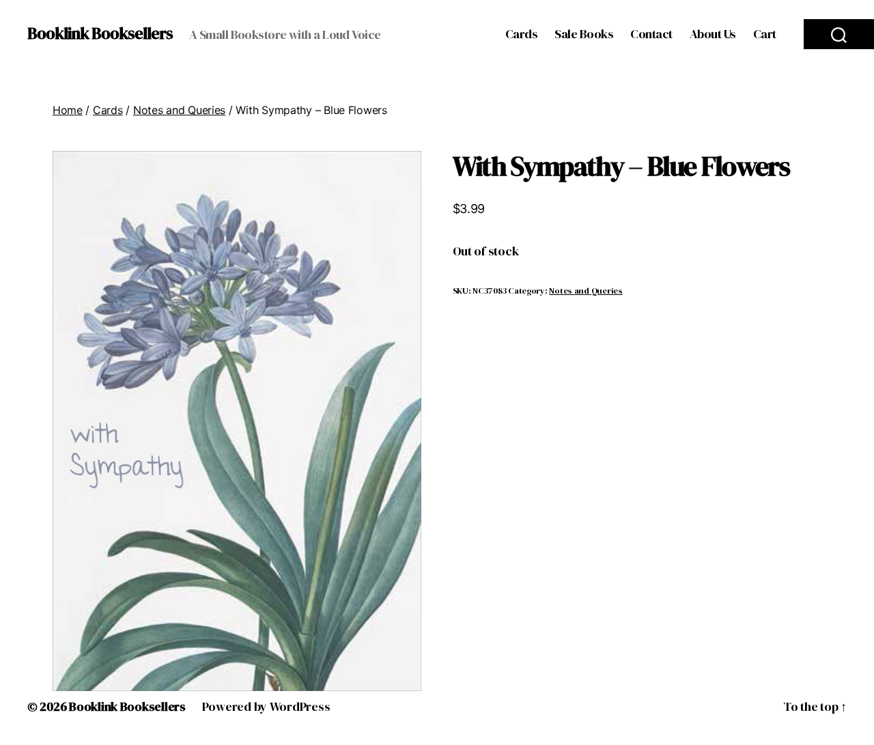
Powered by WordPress (266, 706)
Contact (651, 34)
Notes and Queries (179, 110)
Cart (764, 34)
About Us (713, 34)
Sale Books (583, 34)
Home (68, 110)
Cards (521, 34)
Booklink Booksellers (100, 33)
